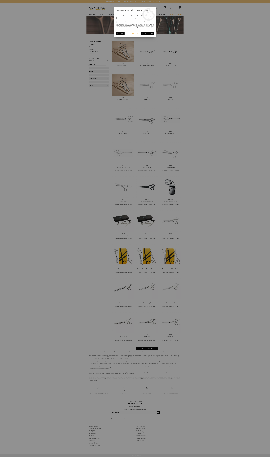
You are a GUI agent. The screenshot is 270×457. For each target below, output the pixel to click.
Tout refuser (134, 33)
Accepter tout (148, 33)
